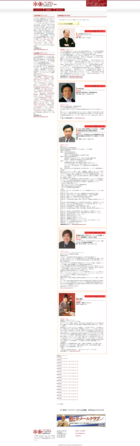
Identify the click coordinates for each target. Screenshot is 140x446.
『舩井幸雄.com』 (38, 110)
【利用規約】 (78, 436)
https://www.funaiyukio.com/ (41, 49)
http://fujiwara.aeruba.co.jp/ (79, 224)
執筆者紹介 (49, 9)
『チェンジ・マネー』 (48, 81)
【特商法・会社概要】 (80, 430)
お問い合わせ (59, 9)
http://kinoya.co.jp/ (80, 118)
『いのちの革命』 (43, 84)
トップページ (38, 9)
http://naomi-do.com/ (75, 351)
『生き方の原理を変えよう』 (43, 75)
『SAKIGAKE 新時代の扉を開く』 (45, 90)
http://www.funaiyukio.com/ (76, 76)
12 (77, 361)
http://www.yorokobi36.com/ (66, 288)
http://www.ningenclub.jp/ (76, 77)
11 (75, 361)
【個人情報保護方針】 (80, 433)
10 (73, 361)
